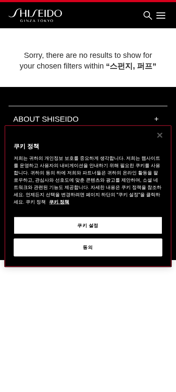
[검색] (148, 16)
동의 (88, 247)
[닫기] (159, 135)
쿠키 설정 (88, 224)
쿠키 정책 (59, 201)
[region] (87, 196)
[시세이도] (35, 15)
